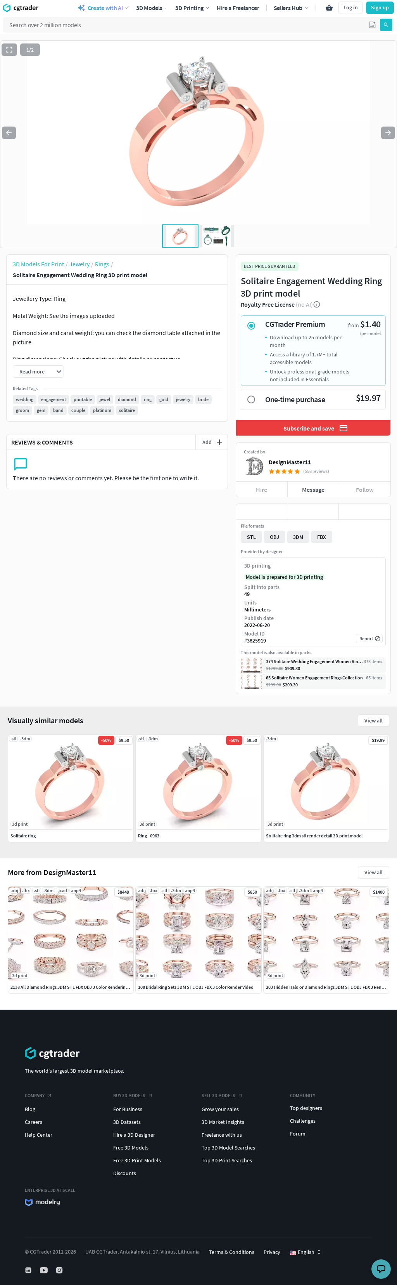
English (302, 1252)
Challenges (303, 1120)
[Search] (386, 25)
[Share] (364, 511)
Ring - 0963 (148, 836)
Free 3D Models (130, 1147)
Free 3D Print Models (137, 1160)
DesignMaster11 (290, 462)
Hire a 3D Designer (134, 1134)
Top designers (306, 1107)
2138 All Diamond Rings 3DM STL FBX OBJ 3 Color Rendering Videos (76, 987)
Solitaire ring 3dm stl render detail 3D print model (314, 836)
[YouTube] (44, 1270)
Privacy (272, 1252)
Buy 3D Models (129, 1095)
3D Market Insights (223, 1121)
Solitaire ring (23, 836)
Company (35, 1095)
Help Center (38, 1134)
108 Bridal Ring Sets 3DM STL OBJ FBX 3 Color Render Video (196, 987)
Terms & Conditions (231, 1252)
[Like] (262, 511)
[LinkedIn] (29, 1270)
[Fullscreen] (9, 49)
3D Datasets (127, 1121)
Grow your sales (220, 1109)
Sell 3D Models (218, 1095)
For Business (127, 1109)
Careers (33, 1121)
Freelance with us (222, 1134)
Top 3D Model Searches (228, 1147)
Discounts (124, 1173)
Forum (298, 1133)
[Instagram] (60, 1270)
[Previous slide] (9, 133)
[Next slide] (388, 133)
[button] (372, 25)
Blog (30, 1109)
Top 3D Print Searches (227, 1160)
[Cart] (329, 8)
